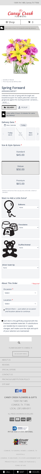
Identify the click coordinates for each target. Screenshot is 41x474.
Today (23, 125)
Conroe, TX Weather (9, 458)
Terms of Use (20, 465)
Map (21, 472)
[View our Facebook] (16, 392)
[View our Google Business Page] (20, 392)
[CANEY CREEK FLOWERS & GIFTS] (20, 17)
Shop (12, 22)
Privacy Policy (11, 462)
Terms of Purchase (27, 462)
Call (7, 472)
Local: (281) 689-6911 (20, 408)
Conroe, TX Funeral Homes (15, 451)
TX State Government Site (29, 458)
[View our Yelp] (24, 392)
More (5, 102)
